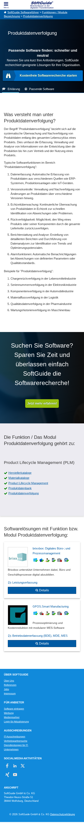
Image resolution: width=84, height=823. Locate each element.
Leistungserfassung (24, 582)
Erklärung (14, 89)
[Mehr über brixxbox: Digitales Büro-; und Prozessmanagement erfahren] (42, 570)
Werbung (9, 713)
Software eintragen (14, 708)
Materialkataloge (18, 477)
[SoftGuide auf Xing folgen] (7, 774)
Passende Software (41, 89)
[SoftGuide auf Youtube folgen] (15, 774)
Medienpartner (12, 717)
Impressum (10, 693)
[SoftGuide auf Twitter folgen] (22, 765)
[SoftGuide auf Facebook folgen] (7, 765)
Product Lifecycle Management (28, 483)
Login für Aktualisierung (16, 721)
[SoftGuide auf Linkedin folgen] (15, 765)
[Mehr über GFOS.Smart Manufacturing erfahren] (42, 626)
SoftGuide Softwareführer (23, 12)
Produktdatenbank (20, 488)
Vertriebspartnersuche (15, 741)
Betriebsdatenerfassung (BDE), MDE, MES (40, 635)
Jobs (6, 689)
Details (44, 590)
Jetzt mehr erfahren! (42, 403)
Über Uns (9, 680)
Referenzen (10, 685)
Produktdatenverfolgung (38, 16)
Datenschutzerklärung (62, 814)
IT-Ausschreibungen (14, 736)
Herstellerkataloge (19, 472)
